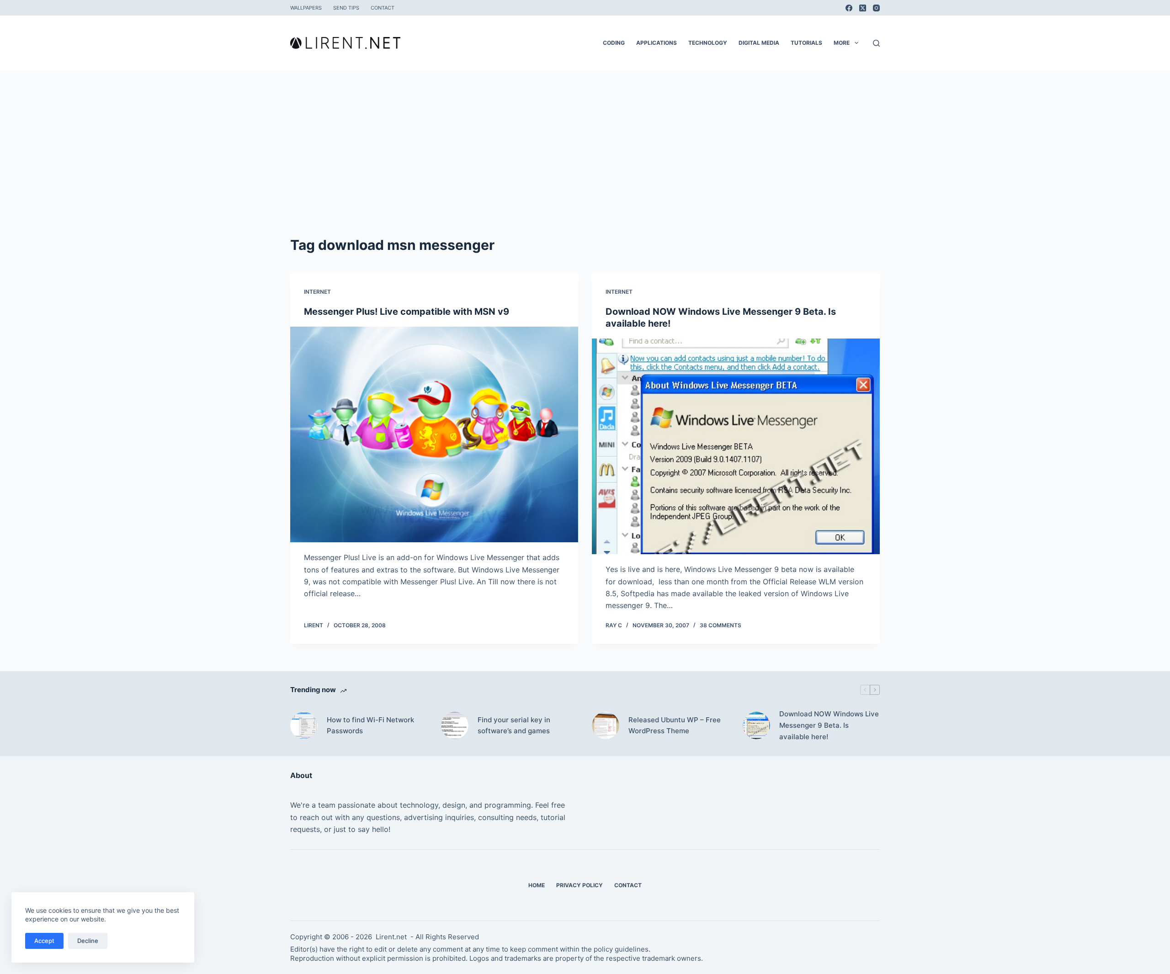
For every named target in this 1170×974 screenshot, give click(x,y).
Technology (707, 42)
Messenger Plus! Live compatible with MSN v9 (406, 311)
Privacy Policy (579, 885)
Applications (656, 42)
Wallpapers (306, 8)
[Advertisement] (585, 166)
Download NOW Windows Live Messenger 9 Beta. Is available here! (829, 725)
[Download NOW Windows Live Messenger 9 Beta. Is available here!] (736, 447)
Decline (87, 940)
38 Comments (720, 625)
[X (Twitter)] (862, 8)
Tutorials (806, 42)
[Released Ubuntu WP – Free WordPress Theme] (605, 725)
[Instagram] (876, 8)
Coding (614, 42)
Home (536, 885)
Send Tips (346, 8)
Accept (44, 940)
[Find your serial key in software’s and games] (454, 725)
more (842, 42)
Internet (317, 291)
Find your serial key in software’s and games (514, 725)
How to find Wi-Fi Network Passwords (370, 725)
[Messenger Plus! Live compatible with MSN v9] (434, 435)
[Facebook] (849, 8)
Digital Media (759, 42)
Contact (382, 8)
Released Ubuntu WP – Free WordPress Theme (674, 725)
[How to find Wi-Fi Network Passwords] (304, 725)
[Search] (876, 43)
